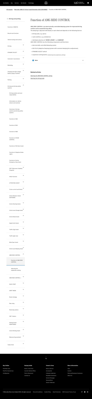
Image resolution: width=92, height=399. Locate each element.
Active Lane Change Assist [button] (16, 210)
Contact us (27, 375)
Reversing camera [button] (13, 310)
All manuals (9, 9)
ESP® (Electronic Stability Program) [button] (15, 169)
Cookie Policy (47, 392)
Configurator (6, 373)
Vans (69, 368)
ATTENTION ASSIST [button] (14, 183)
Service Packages (50, 378)
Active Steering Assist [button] (14, 204)
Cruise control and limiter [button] (15, 189)
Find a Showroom (28, 373)
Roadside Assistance (51, 375)
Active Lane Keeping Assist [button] (16, 248)
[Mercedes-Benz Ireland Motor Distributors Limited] (46, 3)
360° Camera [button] (12, 316)
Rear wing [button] (11, 303)
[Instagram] (87, 392)
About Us (70, 375)
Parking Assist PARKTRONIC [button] (13, 323)
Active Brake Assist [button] (14, 216)
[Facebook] (82, 392)
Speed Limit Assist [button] (14, 223)
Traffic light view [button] (13, 236)
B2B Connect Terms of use (69, 392)
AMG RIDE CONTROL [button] (14, 255)
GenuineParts (49, 380)
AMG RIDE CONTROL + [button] (15, 278)
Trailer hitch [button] (11, 345)
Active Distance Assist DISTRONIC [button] (15, 196)
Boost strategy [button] (13, 297)
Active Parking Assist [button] (14, 330)
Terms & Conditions (38, 392)
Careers (69, 371)
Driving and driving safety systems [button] (14, 87)
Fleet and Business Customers (75, 373)
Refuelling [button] (10, 65)
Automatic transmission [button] (14, 59)
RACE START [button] (12, 284)
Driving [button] (9, 46)
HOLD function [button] (13, 176)
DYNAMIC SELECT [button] (12, 52)
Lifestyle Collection (51, 373)
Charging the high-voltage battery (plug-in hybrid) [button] (14, 72)
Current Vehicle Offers (30, 371)
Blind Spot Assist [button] (13, 242)
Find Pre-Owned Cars (8, 371)
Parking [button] (9, 80)
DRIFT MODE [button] (12, 290)
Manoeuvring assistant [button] (15, 337)
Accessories (49, 371)
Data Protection (57, 392)
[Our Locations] (88, 3)
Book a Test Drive (28, 368)
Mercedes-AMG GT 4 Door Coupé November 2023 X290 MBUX (30, 9)
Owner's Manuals (50, 382)
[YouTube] (85, 392)
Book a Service (49, 368)
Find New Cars (6, 368)
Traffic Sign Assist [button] (14, 229)
